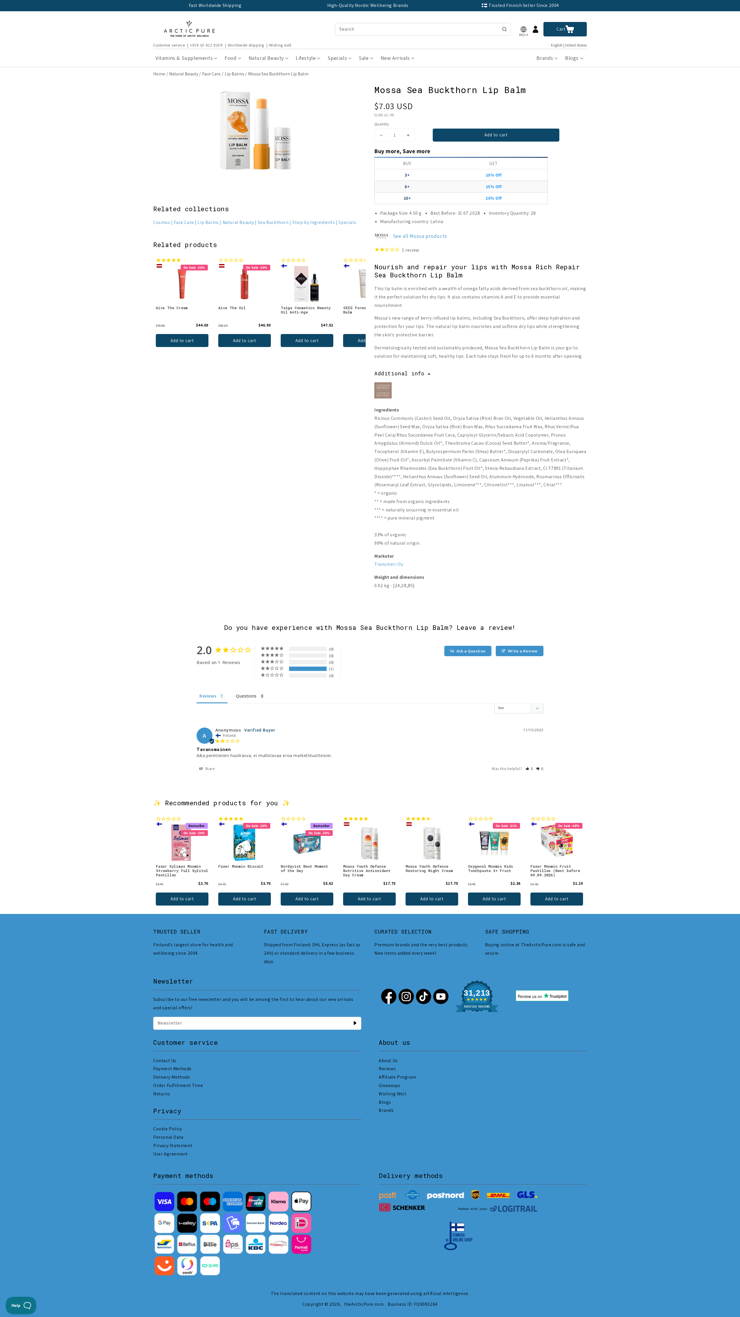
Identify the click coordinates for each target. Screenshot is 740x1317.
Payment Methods (172, 1069)
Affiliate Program (397, 1077)
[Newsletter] (355, 1023)
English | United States (569, 45)
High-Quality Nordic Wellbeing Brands (367, 5)
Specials (347, 222)
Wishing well (280, 45)
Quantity (381, 124)
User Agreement (170, 1154)
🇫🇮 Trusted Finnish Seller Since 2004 (520, 5)
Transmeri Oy (388, 564)
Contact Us (164, 1061)
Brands (386, 1110)
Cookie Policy (167, 1129)
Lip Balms (234, 74)
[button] (523, 29)
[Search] (504, 29)
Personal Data (168, 1137)
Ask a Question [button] (471, 651)
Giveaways (389, 1085)
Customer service (169, 45)
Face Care (211, 74)
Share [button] (209, 768)
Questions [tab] (246, 696)
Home (159, 74)
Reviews (387, 1069)
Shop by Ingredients (313, 222)
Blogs (385, 1102)
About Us (388, 1061)
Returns (161, 1094)
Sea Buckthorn (273, 222)
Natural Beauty (183, 74)
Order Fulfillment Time (178, 1085)
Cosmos (161, 222)
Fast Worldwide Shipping (215, 5)
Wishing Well (392, 1094)
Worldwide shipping (246, 45)
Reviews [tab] (207, 696)
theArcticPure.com (364, 1304)
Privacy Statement (172, 1145)
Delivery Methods (171, 1077)
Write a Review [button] (523, 651)
